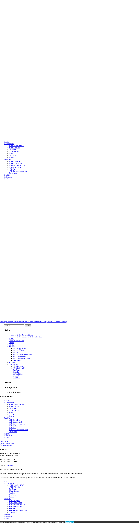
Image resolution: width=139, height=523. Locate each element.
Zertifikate (12, 155)
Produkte (7, 159)
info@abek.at (10, 465)
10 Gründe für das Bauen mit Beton (21, 335)
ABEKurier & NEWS (16, 146)
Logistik (7, 175)
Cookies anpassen (6, 445)
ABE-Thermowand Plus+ (17, 165)
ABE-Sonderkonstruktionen (18, 171)
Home (6, 142)
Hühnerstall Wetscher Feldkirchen (18, 322)
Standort (11, 153)
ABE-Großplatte (14, 161)
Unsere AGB (4, 441)
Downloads (13, 173)
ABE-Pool (12, 169)
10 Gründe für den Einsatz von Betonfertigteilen (25, 337)
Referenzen (8, 177)
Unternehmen (9, 144)
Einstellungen (69, 522)
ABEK (11, 339)
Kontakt (11, 157)
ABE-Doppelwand (15, 163)
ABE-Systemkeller (15, 167)
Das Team (12, 150)
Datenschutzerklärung (16, 341)
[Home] (69, 69)
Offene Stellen (14, 151)
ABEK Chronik (14, 148)
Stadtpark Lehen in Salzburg (51, 322)
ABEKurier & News (20, 368)
